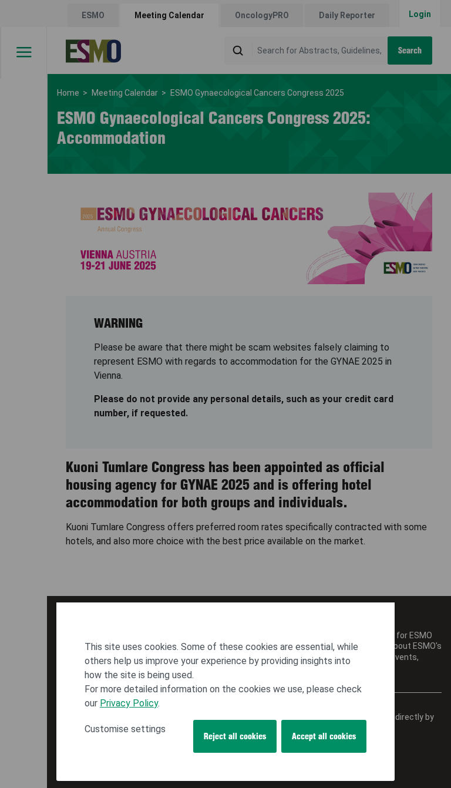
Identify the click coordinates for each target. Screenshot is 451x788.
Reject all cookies (235, 736)
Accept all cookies (324, 736)
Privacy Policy (129, 703)
